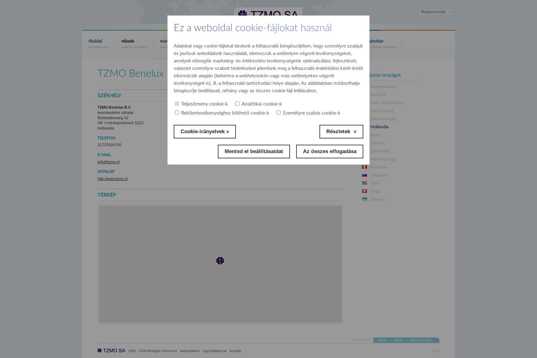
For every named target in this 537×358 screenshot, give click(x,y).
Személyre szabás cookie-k (311, 113)
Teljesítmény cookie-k (204, 104)
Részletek (338, 131)
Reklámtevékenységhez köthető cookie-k (225, 113)
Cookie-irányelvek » (205, 131)
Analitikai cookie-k (261, 104)
